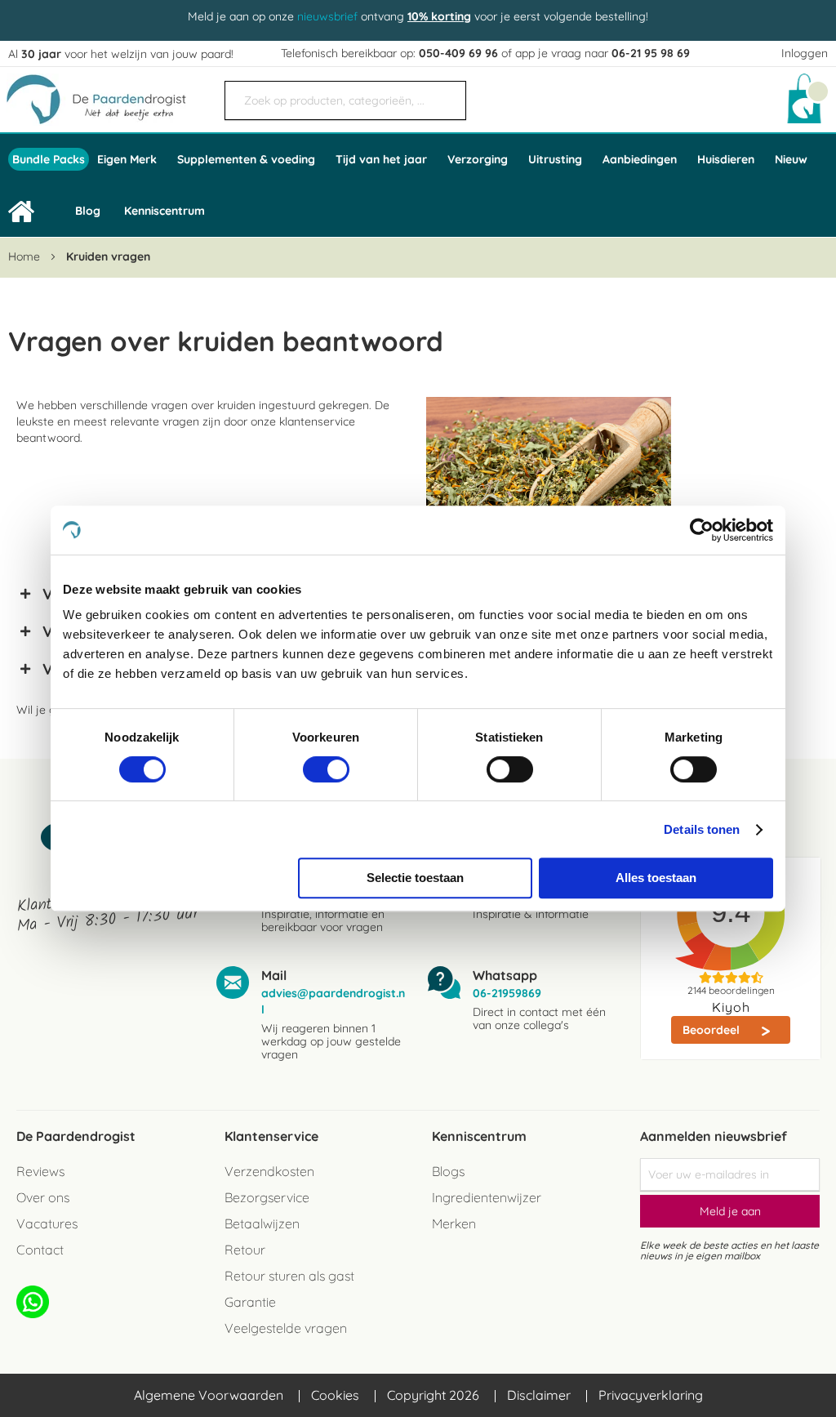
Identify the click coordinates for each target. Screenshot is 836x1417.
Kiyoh (731, 1007)
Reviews (40, 1171)
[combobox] (345, 100)
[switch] (326, 771)
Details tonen (702, 829)
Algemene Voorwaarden (208, 1395)
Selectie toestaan (415, 878)
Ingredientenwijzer (486, 1197)
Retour (245, 1249)
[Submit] (445, 94)
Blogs (448, 1171)
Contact (40, 1249)
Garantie (250, 1302)
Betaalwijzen (262, 1223)
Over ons (42, 1197)
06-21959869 (507, 993)
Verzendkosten (269, 1171)
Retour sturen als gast (289, 1276)
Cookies (335, 1395)
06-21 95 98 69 (650, 53)
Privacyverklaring (650, 1395)
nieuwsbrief (327, 16)
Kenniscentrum (164, 210)
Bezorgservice (267, 1197)
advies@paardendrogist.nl (333, 1001)
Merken (454, 1223)
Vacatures (47, 1223)
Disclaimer (539, 1395)
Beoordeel (713, 1030)
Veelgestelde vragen (286, 1328)
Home (25, 256)
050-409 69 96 (458, 53)
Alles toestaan (656, 878)
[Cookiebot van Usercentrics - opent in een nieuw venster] (701, 530)
